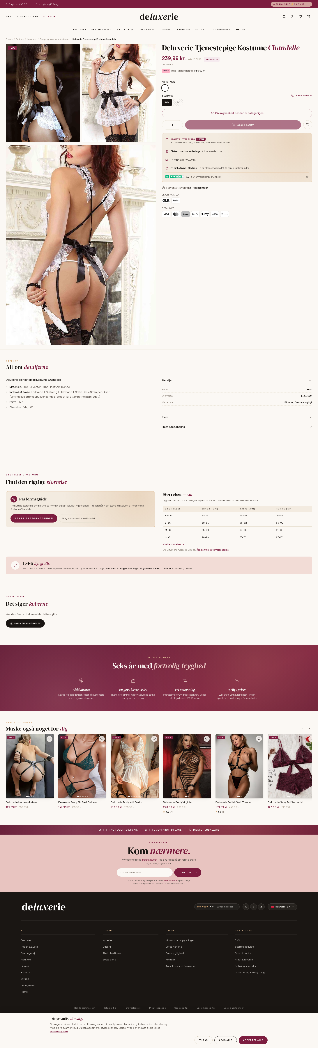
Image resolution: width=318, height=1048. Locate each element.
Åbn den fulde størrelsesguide (213, 549)
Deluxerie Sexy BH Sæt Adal (285, 802)
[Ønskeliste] (300, 16)
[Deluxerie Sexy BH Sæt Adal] (292, 766)
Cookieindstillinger (234, 1007)
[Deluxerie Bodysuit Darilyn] (135, 766)
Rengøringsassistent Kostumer (54, 39)
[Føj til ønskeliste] (49, 739)
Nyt (9, 16)
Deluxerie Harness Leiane (22, 802)
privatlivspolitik (170, 880)
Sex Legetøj (126, 29)
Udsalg (49, 16)
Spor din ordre (243, 953)
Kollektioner (27, 16)
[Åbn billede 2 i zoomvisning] (119, 93)
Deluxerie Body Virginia (177, 802)
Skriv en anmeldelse (27, 623)
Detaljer (167, 380)
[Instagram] (246, 906)
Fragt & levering (244, 959)
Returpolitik (109, 1007)
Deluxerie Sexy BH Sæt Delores (78, 802)
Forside (9, 39)
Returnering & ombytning (250, 972)
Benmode (183, 29)
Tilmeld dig (187, 872)
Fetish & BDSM (101, 29)
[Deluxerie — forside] (159, 16)
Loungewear (221, 29)
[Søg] (284, 16)
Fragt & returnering (173, 427)
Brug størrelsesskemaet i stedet (78, 518)
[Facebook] (253, 906)
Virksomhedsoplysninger (180, 940)
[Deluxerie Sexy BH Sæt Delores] (82, 766)
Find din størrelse (303, 95)
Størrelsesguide (244, 946)
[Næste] (309, 728)
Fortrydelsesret (133, 1007)
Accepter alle (253, 1040)
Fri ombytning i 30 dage (47, 4)
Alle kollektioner (112, 953)
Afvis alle (225, 1040)
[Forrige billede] (10, 766)
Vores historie (174, 946)
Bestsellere (109, 959)
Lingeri (166, 29)
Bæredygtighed (175, 953)
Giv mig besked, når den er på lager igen (239, 113)
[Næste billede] (49, 766)
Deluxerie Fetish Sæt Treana (233, 802)
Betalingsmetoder (245, 966)
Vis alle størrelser (172, 544)
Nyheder (108, 940)
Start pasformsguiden (34, 518)
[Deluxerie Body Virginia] (187, 766)
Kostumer (31, 39)
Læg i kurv (245, 125)
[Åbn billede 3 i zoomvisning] (81, 245)
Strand (201, 29)
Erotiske (79, 29)
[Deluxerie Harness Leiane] (30, 766)
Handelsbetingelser (84, 1007)
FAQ (237, 940)
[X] (261, 906)
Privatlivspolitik (157, 1007)
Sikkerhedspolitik (206, 1007)
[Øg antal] (179, 124)
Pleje (165, 417)
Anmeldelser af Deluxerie (180, 966)
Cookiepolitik (181, 1007)
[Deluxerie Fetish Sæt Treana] (239, 766)
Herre (240, 29)
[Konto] (292, 16)
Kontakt (170, 959)
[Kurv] (308, 16)
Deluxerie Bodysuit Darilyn (127, 802)
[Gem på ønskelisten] (307, 124)
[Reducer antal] (165, 124)
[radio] (165, 88)
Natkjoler (148, 29)
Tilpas (203, 1040)
